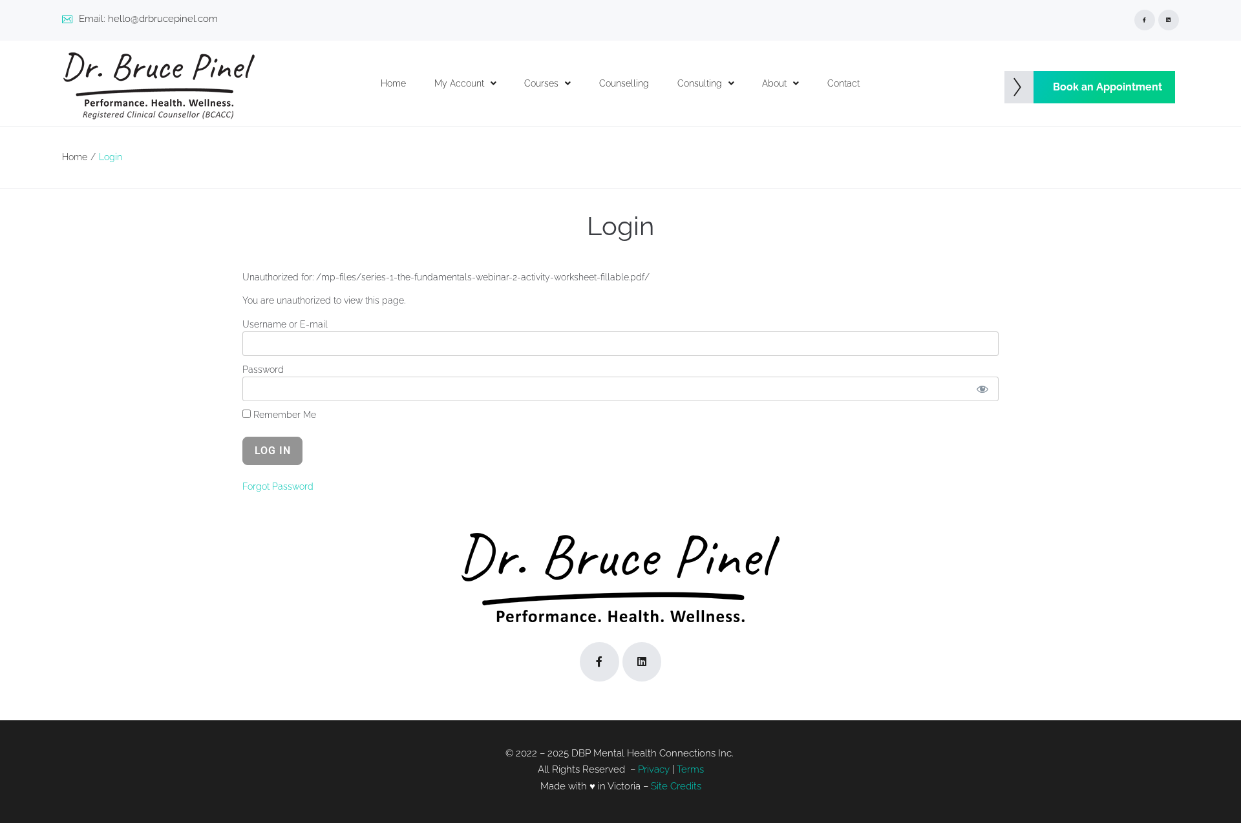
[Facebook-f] (1144, 20)
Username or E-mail (285, 324)
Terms (690, 769)
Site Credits (676, 786)
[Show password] (982, 389)
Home (74, 157)
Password (263, 369)
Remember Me (283, 415)
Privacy (654, 769)
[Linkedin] (1168, 20)
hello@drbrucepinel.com (163, 19)
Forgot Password (277, 486)
